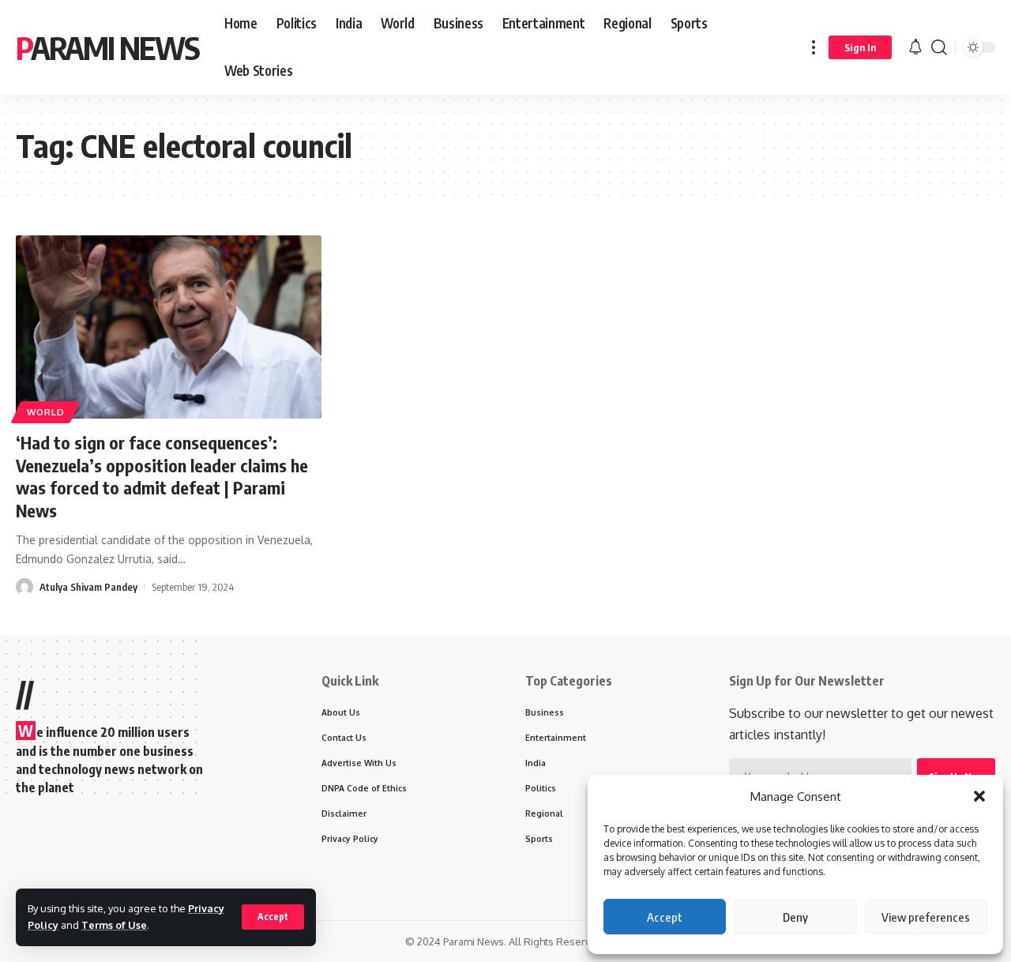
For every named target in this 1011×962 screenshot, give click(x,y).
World (46, 412)
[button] (979, 796)
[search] (939, 47)
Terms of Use (114, 925)
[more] (813, 47)
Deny (795, 917)
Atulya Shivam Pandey (88, 587)
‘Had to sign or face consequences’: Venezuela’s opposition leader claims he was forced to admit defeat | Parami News (162, 476)
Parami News (107, 47)
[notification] (915, 47)
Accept (664, 917)
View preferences (925, 917)
